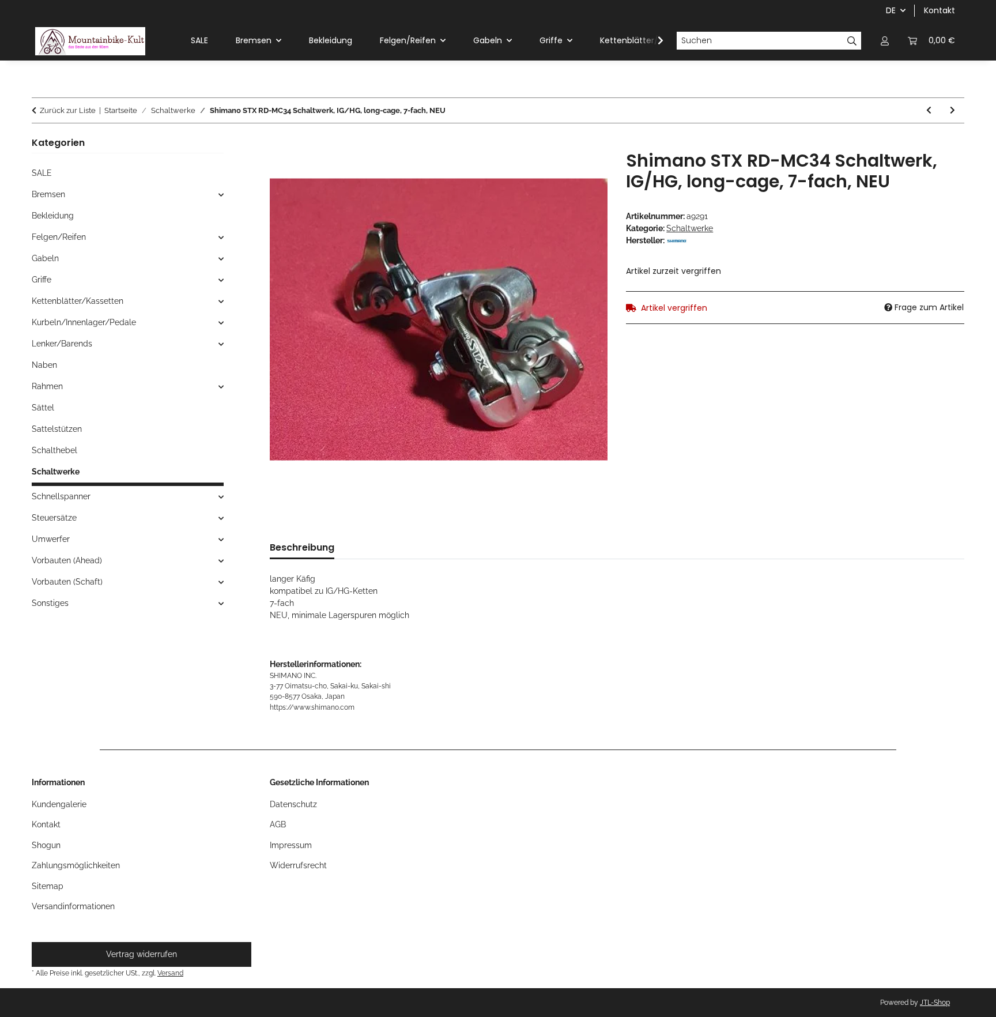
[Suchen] (852, 41)
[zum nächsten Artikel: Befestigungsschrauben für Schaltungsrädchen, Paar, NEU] (952, 110)
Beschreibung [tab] (302, 547)
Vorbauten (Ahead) (67, 560)
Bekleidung (53, 215)
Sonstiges (50, 603)
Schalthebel (54, 450)
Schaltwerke (689, 228)
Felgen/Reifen (59, 237)
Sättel (43, 407)
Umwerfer (51, 539)
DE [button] (891, 10)
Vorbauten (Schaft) (67, 581)
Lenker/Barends (62, 343)
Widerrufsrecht (298, 865)
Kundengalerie (59, 804)
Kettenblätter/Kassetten (77, 301)
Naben (44, 365)
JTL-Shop (935, 1003)
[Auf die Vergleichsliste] (583, 172)
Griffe (41, 279)
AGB (278, 824)
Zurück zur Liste (68, 110)
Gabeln (45, 258)
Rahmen (47, 386)
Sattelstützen (57, 429)
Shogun (46, 845)
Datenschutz (293, 804)
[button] (885, 41)
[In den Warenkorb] (279, 144)
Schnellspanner (61, 496)
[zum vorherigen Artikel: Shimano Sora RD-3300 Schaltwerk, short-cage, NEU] (929, 110)
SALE (42, 173)
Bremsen (48, 194)
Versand (170, 973)
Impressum (291, 845)
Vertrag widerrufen (141, 954)
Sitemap (47, 886)
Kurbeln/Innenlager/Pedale (84, 322)
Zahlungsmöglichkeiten (76, 865)
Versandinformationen (73, 906)
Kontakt (939, 10)
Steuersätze (54, 517)
